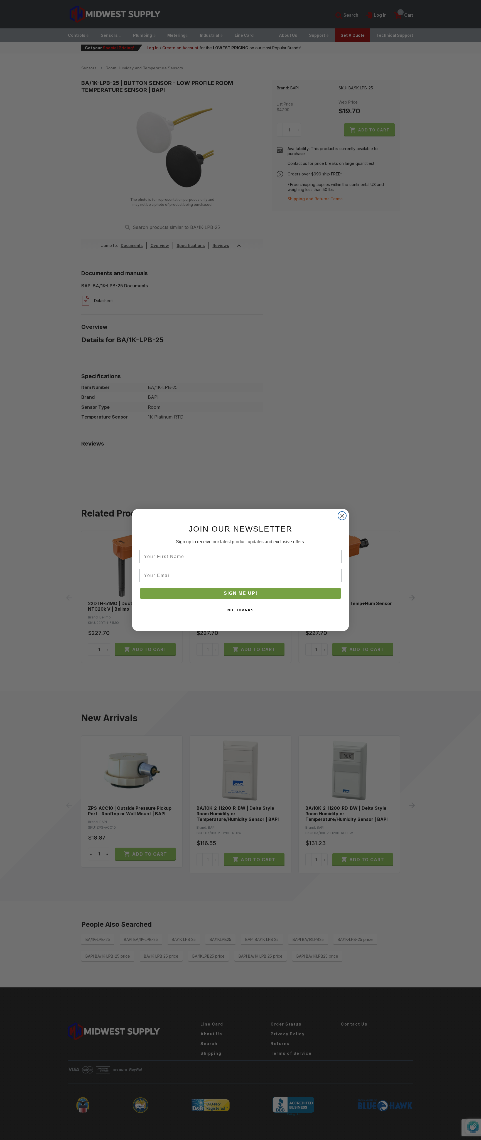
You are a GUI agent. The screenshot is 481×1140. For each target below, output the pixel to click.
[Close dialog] (342, 516)
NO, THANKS (240, 610)
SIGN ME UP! (240, 593)
